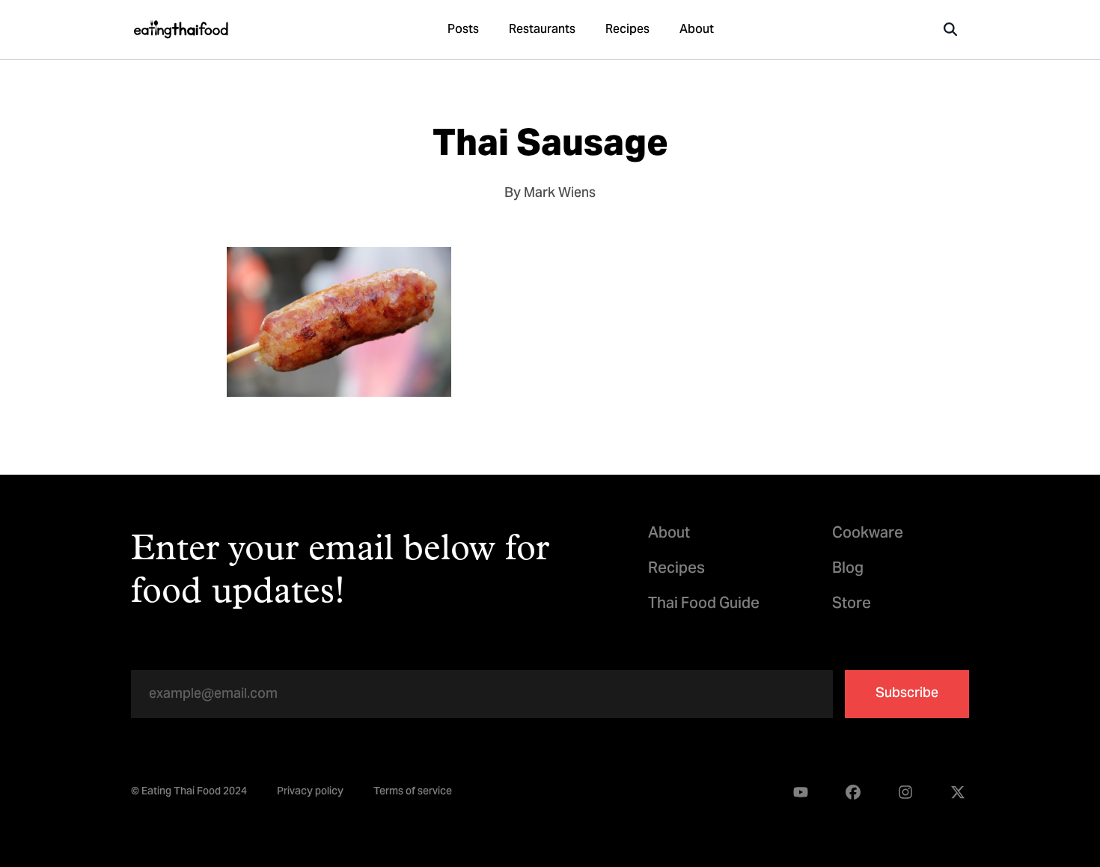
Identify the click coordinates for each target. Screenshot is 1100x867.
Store (851, 604)
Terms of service (412, 793)
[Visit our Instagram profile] (905, 792)
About (696, 30)
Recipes (627, 30)
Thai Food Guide (704, 604)
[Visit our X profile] (958, 792)
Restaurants (542, 30)
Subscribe (907, 693)
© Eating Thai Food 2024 (189, 793)
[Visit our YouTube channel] (800, 792)
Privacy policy (310, 793)
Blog (848, 569)
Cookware (867, 534)
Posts (463, 30)
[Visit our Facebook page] (853, 792)
